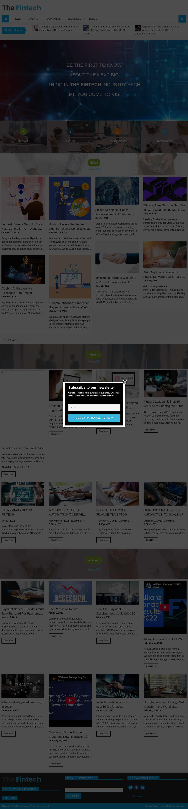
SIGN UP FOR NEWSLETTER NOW (94, 418)
